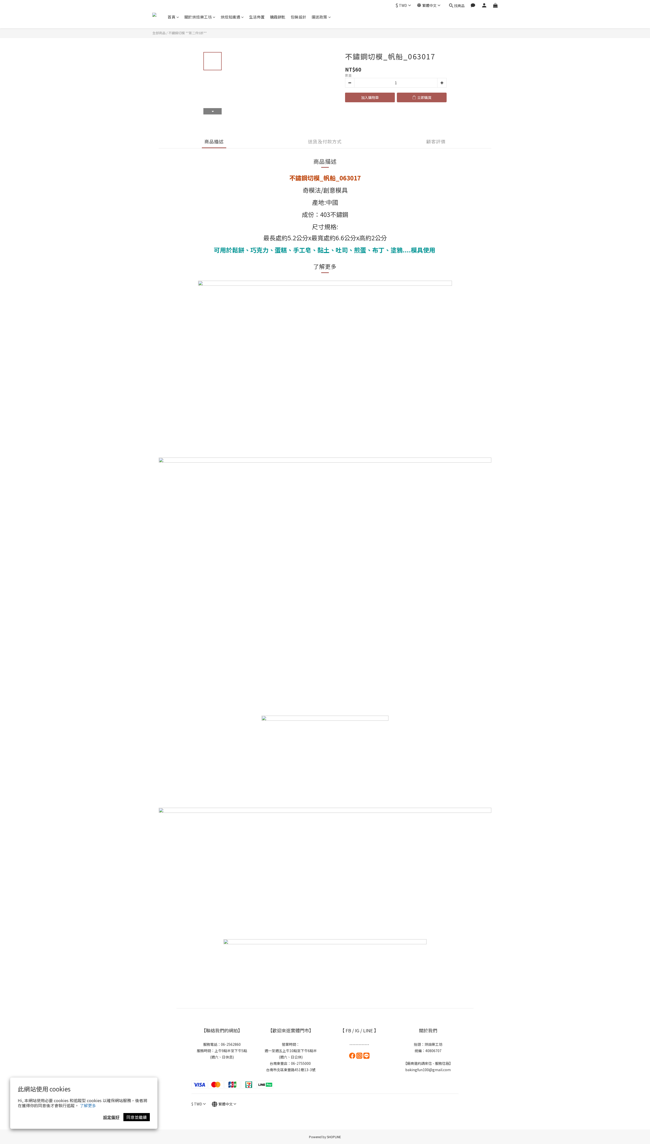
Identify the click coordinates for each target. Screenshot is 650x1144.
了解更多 (88, 1105)
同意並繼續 (136, 1117)
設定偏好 (111, 1117)
